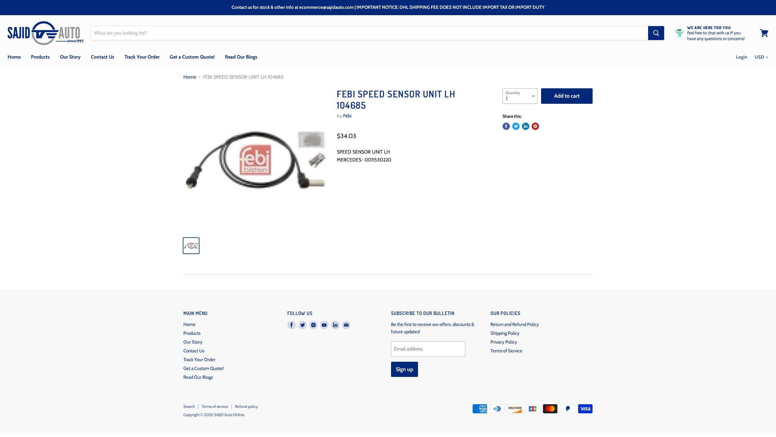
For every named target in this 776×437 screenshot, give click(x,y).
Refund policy (246, 406)
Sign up (404, 369)
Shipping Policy (505, 333)
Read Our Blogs (241, 57)
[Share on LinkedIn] (525, 126)
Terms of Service (506, 351)
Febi (347, 116)
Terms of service (215, 406)
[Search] (656, 33)
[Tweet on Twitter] (516, 126)
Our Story (70, 57)
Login (741, 57)
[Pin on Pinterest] (535, 126)
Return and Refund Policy (514, 324)
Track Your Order (142, 57)
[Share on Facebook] (506, 126)
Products (40, 57)
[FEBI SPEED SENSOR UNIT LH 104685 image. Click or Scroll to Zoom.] (255, 160)
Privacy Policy (503, 342)
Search (189, 406)
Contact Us (102, 57)
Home (14, 57)
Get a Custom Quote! (192, 57)
